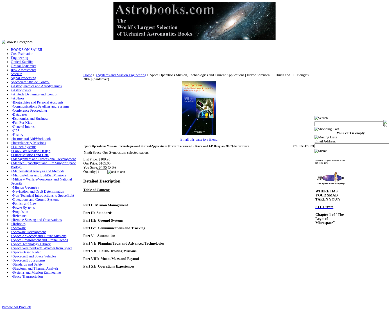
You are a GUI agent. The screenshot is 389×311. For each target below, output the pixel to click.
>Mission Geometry (25, 187)
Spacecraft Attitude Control (30, 82)
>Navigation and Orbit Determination (37, 191)
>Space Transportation (27, 276)
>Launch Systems (23, 147)
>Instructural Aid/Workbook (31, 139)
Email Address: (325, 141)
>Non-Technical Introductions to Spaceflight (42, 195)
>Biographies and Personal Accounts (37, 102)
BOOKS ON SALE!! (26, 50)
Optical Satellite (22, 62)
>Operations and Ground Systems (35, 199)
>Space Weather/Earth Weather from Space (41, 248)
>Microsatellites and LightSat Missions (38, 175)
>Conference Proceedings (29, 110)
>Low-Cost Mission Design (30, 151)
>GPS (15, 131)
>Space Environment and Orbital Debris (39, 240)
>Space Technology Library (31, 244)
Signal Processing (23, 78)
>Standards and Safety (27, 264)
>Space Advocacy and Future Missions (38, 236)
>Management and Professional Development (43, 159)
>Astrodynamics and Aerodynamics (36, 86)
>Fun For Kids (21, 122)
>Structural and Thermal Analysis (35, 268)
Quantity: (90, 172)
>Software (18, 228)
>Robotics (18, 224)
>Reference (19, 216)
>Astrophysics (21, 90)
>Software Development (28, 232)
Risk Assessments (23, 70)
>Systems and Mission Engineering (36, 272)
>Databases (19, 114)
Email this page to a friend (198, 139)
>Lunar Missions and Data (30, 155)
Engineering (19, 58)
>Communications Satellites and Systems (40, 106)
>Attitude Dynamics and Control (34, 94)
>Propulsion (19, 212)
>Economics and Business (29, 118)
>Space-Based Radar (26, 252)
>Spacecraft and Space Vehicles (33, 256)
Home (87, 75)
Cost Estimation (22, 54)
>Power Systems (23, 208)
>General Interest (23, 126)
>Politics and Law (24, 203)
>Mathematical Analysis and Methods (37, 171)
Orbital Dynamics (23, 66)
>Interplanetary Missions (28, 143)
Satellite (16, 74)
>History (17, 135)
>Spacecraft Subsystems (28, 260)
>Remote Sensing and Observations (36, 220)
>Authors (17, 98)
